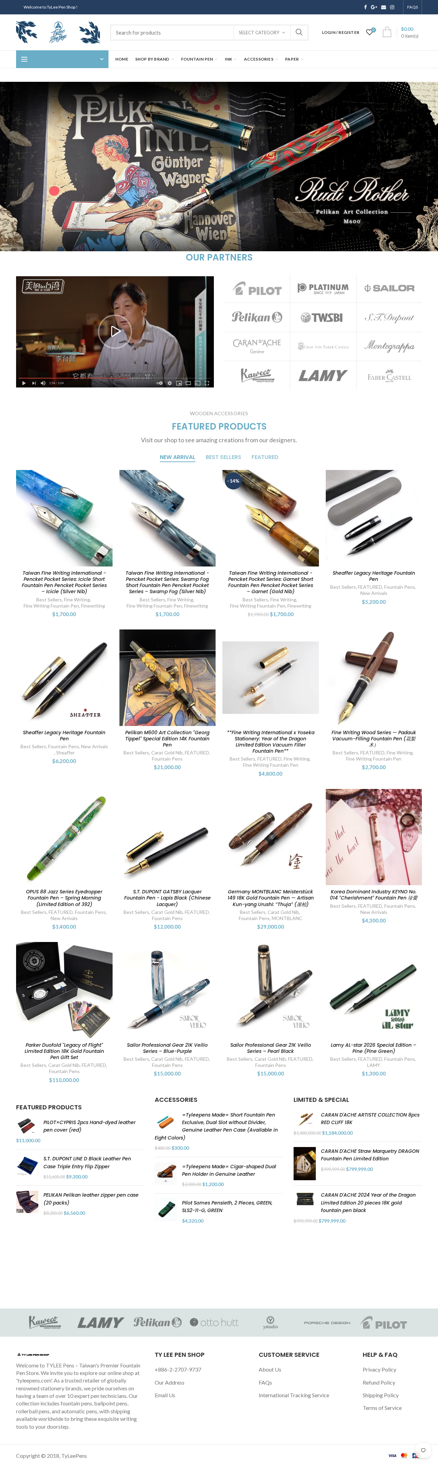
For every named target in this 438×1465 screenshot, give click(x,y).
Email (383, 7)
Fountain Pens (399, 587)
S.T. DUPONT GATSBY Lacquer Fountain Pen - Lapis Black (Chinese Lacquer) (167, 898)
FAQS (412, 7)
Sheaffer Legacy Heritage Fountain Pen (374, 576)
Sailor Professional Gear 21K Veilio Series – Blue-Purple (167, 1048)
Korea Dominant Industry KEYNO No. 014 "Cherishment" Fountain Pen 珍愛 (373, 895)
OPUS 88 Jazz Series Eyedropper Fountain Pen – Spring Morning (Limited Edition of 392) (64, 898)
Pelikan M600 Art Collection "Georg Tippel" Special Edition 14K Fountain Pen (167, 738)
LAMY (373, 1065)
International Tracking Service (294, 1395)
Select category (259, 32)
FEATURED (370, 587)
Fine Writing (77, 599)
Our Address (169, 1382)
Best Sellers (49, 599)
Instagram (392, 7)
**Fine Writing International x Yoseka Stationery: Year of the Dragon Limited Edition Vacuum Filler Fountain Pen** (270, 741)
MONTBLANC (287, 918)
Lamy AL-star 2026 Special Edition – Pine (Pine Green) (373, 1048)
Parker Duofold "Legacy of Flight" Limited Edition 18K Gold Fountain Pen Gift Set (64, 1051)
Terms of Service (382, 1407)
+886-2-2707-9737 (178, 1369)
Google (374, 7)
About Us (270, 1369)
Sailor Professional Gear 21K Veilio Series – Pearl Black (270, 1048)
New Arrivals (373, 593)
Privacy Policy (379, 1369)
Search (299, 32)
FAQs (265, 1382)
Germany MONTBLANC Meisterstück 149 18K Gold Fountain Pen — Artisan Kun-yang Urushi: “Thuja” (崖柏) (271, 898)
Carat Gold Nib (167, 752)
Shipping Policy (381, 1395)
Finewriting (93, 606)
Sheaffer (65, 752)
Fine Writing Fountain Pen (51, 606)
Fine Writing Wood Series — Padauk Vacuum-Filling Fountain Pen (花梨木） (374, 738)
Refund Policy (379, 1382)
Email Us (165, 1395)
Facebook (365, 7)
